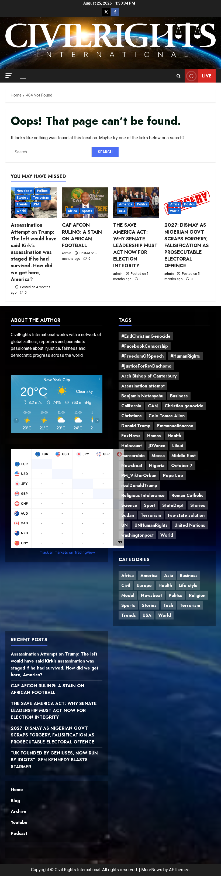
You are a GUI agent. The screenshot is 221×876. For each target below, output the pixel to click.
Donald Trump (135, 426)
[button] (8, 75)
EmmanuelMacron (175, 426)
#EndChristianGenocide (146, 336)
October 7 (182, 465)
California (131, 406)
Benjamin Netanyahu (142, 396)
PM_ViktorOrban (138, 475)
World (21, 211)
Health (174, 436)
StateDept (173, 505)
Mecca (158, 456)
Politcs (42, 191)
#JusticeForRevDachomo (146, 366)
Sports (87, 211)
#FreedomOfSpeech (142, 356)
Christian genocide (184, 406)
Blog (15, 800)
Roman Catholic (187, 495)
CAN (153, 406)
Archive (18, 811)
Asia (168, 575)
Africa (72, 211)
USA (36, 204)
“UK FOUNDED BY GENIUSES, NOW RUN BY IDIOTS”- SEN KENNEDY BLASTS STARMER (54, 760)
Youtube (19, 822)
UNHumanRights (151, 525)
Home (17, 789)
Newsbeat (24, 191)
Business (179, 396)
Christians (131, 416)
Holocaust (131, 446)
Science (129, 505)
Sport (150, 505)
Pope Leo (173, 475)
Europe (144, 585)
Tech (168, 605)
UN (124, 525)
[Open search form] (179, 76)
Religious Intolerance (143, 495)
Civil (125, 585)
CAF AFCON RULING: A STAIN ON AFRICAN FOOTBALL (82, 235)
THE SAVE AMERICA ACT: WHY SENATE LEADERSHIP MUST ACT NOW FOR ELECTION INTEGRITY (135, 245)
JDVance (157, 446)
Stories (22, 198)
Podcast (19, 833)
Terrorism (41, 198)
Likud (177, 446)
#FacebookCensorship (144, 346)
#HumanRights (185, 356)
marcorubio (133, 456)
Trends (22, 204)
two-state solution (186, 515)
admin (66, 253)
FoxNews (130, 436)
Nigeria (156, 465)
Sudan (127, 515)
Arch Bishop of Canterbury (149, 376)
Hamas (154, 436)
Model (127, 595)
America (125, 204)
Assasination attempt (143, 386)
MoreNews (151, 869)
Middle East (183, 456)
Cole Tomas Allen (167, 416)
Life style (188, 585)
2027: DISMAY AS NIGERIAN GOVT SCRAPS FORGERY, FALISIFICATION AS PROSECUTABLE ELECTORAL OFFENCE (186, 245)
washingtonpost (137, 535)
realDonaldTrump (139, 485)
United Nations (189, 525)
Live (207, 76)
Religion (197, 595)
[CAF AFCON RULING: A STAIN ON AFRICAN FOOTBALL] (85, 202)
